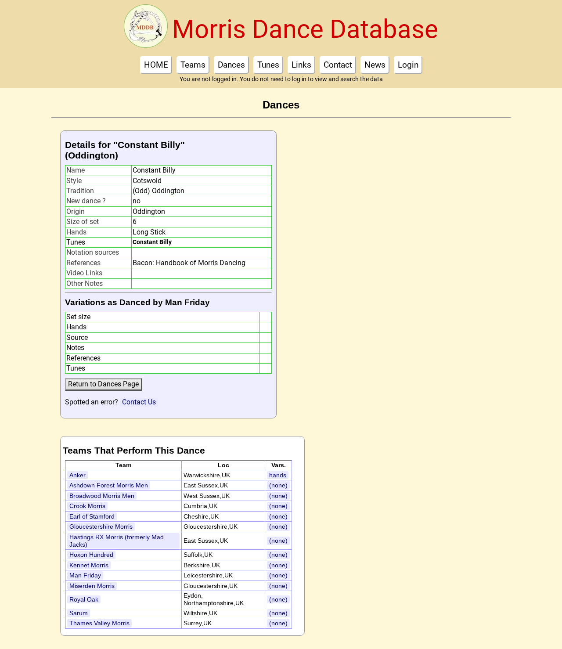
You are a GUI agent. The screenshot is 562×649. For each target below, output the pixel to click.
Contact (338, 65)
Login (408, 65)
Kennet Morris (88, 565)
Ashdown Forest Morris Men (108, 485)
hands (277, 475)
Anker (77, 475)
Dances (231, 65)
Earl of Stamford (92, 516)
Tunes (268, 65)
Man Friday (85, 575)
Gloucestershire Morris (101, 526)
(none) (278, 485)
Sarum (78, 613)
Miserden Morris (92, 585)
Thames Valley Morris (99, 623)
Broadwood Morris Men (101, 495)
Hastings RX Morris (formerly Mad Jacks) (116, 541)
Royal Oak (83, 599)
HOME (156, 65)
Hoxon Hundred (91, 554)
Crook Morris (87, 505)
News (374, 65)
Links (301, 65)
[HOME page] (146, 29)
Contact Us (139, 402)
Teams (192, 65)
